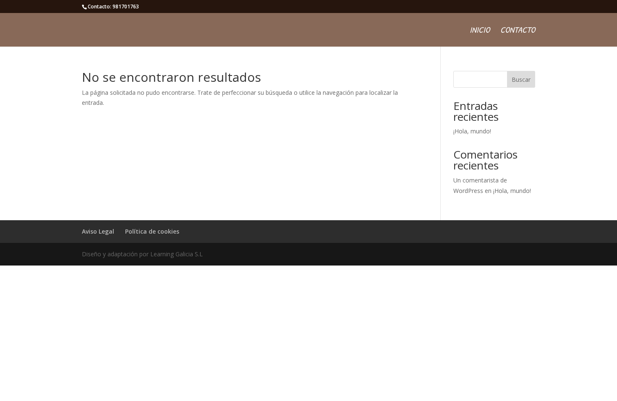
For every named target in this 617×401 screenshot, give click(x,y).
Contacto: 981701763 (113, 6)
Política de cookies (152, 231)
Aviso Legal (98, 231)
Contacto (517, 31)
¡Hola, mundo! (472, 131)
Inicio (480, 31)
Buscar (521, 79)
